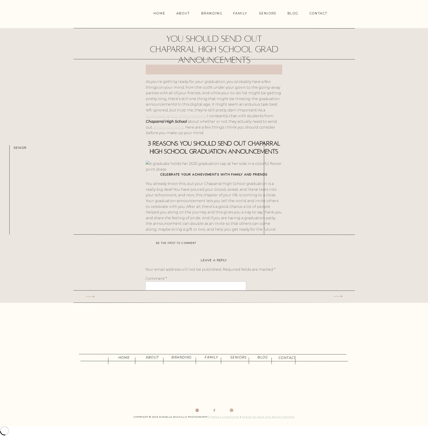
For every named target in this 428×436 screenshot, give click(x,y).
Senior (20, 148)
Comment (156, 278)
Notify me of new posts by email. (175, 421)
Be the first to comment (176, 243)
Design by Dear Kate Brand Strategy (268, 417)
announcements (168, 127)
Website (152, 365)
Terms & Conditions (224, 417)
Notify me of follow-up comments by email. (185, 406)
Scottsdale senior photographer (175, 116)
